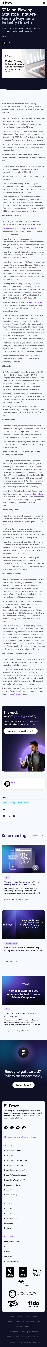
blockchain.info (20, 221)
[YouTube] (18, 1127)
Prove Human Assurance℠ (14, 1170)
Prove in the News (11, 1261)
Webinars (8, 1256)
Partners (7, 1228)
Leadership (8, 1223)
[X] (12, 1127)
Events (7, 1251)
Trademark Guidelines (23, 1326)
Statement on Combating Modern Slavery (23, 1336)
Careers (7, 1213)
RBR (27, 394)
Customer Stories (11, 1218)
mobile (9, 669)
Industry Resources (12, 1241)
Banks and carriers (11, 580)
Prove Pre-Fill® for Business (15, 1160)
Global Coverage (11, 1195)
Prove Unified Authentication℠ (16, 1175)
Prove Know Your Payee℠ (14, 1180)
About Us (8, 1208)
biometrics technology (33, 494)
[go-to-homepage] (11, 1106)
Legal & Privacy (16, 1317)
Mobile (5, 356)
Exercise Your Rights (31, 1321)
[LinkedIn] (6, 1127)
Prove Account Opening (13, 1165)
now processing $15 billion (22, 229)
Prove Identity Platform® (14, 1150)
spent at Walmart (34, 302)
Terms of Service (14, 1321)
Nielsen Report (12, 447)
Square (6, 229)
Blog (6, 1246)
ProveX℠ (8, 1190)
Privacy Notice (31, 1317)
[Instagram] (24, 1127)
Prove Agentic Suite (12, 1185)
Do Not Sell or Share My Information (23, 1331)
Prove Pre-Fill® (10, 1155)
